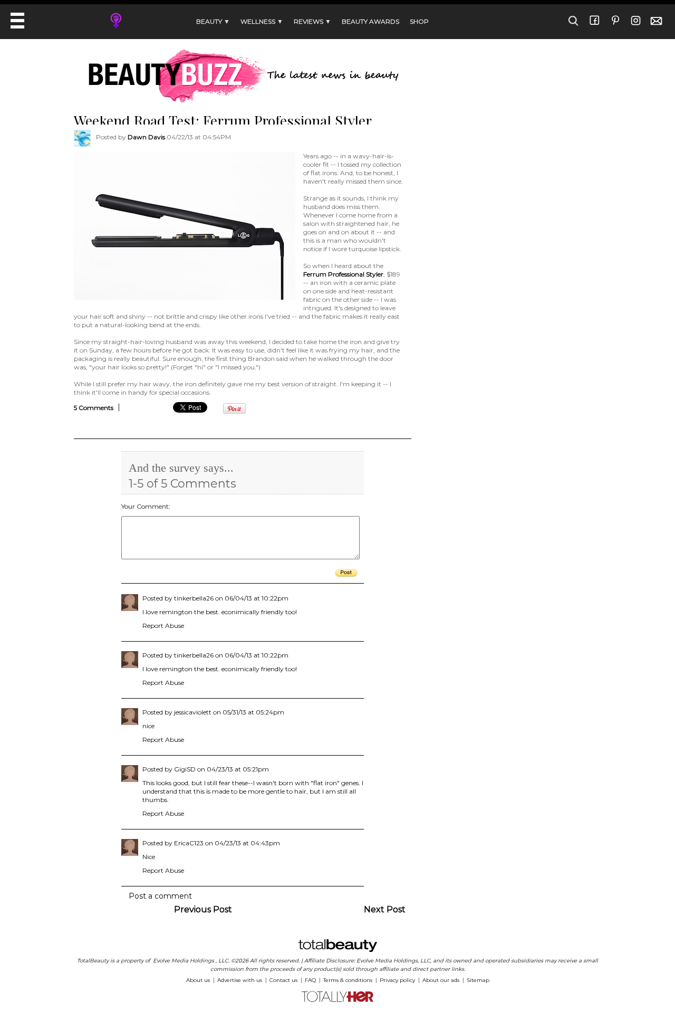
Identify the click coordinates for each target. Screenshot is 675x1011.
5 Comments (93, 408)
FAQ (310, 980)
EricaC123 (189, 843)
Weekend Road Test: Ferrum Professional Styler (223, 120)
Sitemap (478, 980)
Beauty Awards (370, 21)
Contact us (283, 980)
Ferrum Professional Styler (343, 274)
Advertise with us (239, 980)
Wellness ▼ (261, 21)
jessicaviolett (192, 712)
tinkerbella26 (194, 598)
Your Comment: (145, 506)
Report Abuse (163, 626)
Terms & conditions (347, 980)
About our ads (440, 980)
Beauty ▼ (213, 21)
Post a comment (160, 896)
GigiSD (185, 769)
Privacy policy (397, 980)
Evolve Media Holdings (183, 960)
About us (198, 980)
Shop (419, 21)
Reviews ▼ (312, 21)
